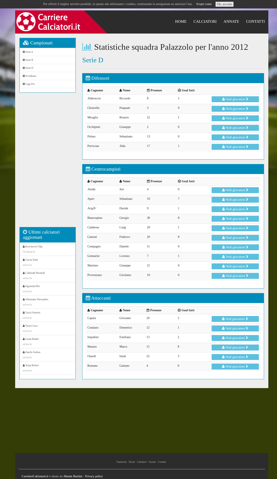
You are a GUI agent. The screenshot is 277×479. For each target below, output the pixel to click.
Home (181, 21)
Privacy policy (94, 476)
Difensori (99, 78)
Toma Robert (31, 368)
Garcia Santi (30, 262)
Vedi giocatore (235, 99)
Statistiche (121, 461)
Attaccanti (100, 298)
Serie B (29, 59)
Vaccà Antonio (31, 315)
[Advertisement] (47, 162)
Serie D (29, 67)
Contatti (255, 21)
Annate (231, 21)
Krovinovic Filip (32, 249)
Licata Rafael (31, 341)
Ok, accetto (224, 4)
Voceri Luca (30, 328)
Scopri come (204, 4)
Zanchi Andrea (31, 355)
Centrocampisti (105, 169)
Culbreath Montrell (34, 275)
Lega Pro (30, 83)
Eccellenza (30, 75)
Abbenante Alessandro (35, 302)
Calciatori (205, 21)
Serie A (29, 51)
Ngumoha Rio (31, 289)
